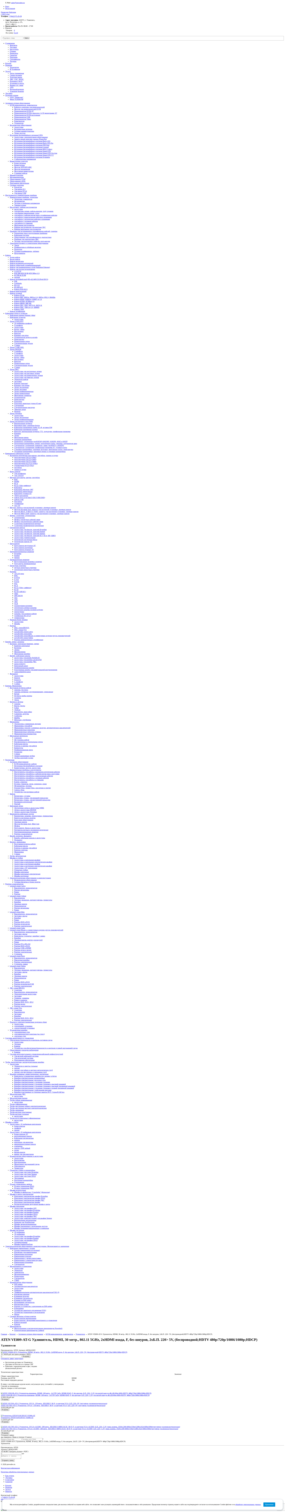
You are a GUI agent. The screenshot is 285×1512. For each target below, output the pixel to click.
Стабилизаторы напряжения (25, 159)
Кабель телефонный (17, 311)
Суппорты (18, 954)
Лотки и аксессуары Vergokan (25, 812)
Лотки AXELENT (16, 321)
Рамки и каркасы (20, 1000)
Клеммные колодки (21, 1296)
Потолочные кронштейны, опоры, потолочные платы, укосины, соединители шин (45, 443)
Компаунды (18, 748)
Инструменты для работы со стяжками (29, 780)
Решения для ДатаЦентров (24, 1222)
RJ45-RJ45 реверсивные (23, 492)
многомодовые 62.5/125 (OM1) (26, 463)
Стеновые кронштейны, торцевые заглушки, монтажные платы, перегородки (43, 449)
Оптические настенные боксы (25, 540)
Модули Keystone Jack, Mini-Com (26, 824)
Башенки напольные (22, 646)
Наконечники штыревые (23, 1262)
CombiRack (18, 351)
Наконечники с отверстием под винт (28, 1260)
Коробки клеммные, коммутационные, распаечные (29, 1074)
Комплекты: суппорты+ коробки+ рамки (29, 936)
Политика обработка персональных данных (17, 1472)
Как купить (14, 49)
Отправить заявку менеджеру (12, 1359)
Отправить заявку (8, 1460)
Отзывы (13, 51)
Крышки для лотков (21, 385)
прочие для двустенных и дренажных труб (30, 1072)
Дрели (16, 245)
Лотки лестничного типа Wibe (21, 421)
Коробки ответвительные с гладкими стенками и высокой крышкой (40, 1084)
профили (17, 1128)
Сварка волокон (16, 75)
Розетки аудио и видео (22, 950)
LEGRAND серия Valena (23, 638)
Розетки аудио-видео (22, 924)
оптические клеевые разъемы (25, 608)
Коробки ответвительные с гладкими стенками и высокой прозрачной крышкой (44, 1086)
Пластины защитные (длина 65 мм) (27, 403)
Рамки (16, 892)
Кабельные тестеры (21, 235)
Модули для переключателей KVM (27, 109)
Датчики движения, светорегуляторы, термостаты (33, 900)
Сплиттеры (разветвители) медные (27, 524)
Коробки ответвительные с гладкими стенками (32, 1082)
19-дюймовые (19, 1234)
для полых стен (20, 1036)
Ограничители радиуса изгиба (25, 337)
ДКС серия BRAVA (17, 988)
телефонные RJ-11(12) (22, 616)
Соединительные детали (23, 343)
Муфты (17, 826)
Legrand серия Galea (17, 928)
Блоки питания (20, 163)
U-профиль (18, 353)
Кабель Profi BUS (20, 289)
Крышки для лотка (21, 335)
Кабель (8, 255)
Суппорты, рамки (21, 964)
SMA (16, 594)
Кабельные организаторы (24, 1138)
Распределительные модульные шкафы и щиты (32, 1204)
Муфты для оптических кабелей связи (28, 522)
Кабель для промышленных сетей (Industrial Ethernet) (30, 267)
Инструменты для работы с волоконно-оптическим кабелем (37, 772)
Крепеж (17, 1324)
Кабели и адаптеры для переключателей (29, 107)
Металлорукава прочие (18, 1098)
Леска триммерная (17, 73)
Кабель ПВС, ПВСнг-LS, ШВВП (26, 307)
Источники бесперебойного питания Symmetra (32, 157)
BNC (16, 479)
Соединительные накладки (24, 407)
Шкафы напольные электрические (27, 874)
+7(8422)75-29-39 (15, 16)
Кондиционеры (20, 1162)
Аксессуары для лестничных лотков (28, 371)
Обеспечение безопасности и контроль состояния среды (31, 1040)
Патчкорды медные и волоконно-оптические (31, 830)
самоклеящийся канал (22, 672)
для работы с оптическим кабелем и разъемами (32, 219)
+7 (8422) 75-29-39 (8, 1497)
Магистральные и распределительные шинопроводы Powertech (38, 1328)
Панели (17, 678)
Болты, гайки (19, 329)
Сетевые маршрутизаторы (24, 131)
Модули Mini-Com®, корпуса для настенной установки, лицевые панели (41, 514)
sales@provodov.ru (18, 3)
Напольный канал (21, 666)
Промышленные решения (19, 560)
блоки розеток (19, 1126)
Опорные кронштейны (23, 439)
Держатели (18, 1270)
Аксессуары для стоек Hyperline (26, 1172)
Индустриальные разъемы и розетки (28, 562)
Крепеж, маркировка (18, 842)
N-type (16, 582)
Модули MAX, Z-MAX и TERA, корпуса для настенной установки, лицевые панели (46, 512)
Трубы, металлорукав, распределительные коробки (24, 1062)
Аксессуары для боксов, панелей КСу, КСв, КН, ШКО (35, 536)
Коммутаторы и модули (19, 161)
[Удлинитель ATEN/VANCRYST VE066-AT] (18, 1416)
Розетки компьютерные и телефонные (28, 640)
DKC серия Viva (20, 630)
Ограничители (19, 397)
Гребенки (17, 1290)
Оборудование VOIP (17, 179)
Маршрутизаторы (16, 175)
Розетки (13, 626)
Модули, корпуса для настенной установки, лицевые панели (33, 508)
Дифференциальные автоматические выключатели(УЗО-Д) (36, 1292)
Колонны (17, 648)
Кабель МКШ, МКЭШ (22, 303)
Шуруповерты (19, 253)
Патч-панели (15, 544)
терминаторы (19, 618)
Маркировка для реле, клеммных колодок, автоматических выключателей (42, 728)
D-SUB (17, 578)
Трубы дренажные (17, 1110)
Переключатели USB (22, 117)
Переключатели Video (22, 119)
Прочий (17, 804)
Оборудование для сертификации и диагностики (32, 237)
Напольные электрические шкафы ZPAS (29, 1198)
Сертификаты (15, 59)
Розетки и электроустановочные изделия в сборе (28, 1022)
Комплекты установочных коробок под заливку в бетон (35, 1076)
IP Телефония (15, 69)
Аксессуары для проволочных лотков (28, 375)
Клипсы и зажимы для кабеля (25, 746)
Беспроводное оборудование (21, 125)
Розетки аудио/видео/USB (24, 984)
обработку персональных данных (248, 1504)
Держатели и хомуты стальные (26, 1066)
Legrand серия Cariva (17, 886)
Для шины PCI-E (20, 191)
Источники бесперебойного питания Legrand (31, 147)
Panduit (17, 556)
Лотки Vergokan (16, 413)
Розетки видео (19, 1004)
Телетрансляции (16, 77)
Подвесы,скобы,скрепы (23, 696)
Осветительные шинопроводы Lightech (29, 1330)
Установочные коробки (18, 1030)
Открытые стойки (21, 870)
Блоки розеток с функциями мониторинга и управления (35, 1320)
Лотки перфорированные (24, 391)
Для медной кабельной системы (26, 1056)
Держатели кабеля (21, 379)
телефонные (18, 504)
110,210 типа (19, 574)
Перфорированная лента (23, 750)
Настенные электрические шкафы (27, 1202)
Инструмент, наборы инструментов (23, 207)
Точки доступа (19, 133)
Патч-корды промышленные (25, 564)
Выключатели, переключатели (25, 888)
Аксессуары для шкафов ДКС (25, 1216)
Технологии (14, 67)
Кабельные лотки (16, 806)
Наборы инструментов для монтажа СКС (30, 227)
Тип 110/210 (18, 475)
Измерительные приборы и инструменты (25, 770)
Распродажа (9, 760)
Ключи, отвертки (20, 782)
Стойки (17, 345)
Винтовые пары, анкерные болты (27, 425)
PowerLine (18, 187)
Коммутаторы (19, 165)
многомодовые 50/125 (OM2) (25, 457)
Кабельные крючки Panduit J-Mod (22, 315)
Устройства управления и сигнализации (29, 1312)
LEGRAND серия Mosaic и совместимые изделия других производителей (42, 636)
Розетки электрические (23, 926)
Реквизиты (14, 53)
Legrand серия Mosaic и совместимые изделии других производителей (36, 930)
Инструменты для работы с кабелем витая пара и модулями (36, 774)
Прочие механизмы (21, 890)
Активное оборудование (19, 762)
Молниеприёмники (21, 1274)
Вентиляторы (19, 1160)
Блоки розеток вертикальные (25, 1318)
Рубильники (19, 1308)
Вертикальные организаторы (25, 1220)
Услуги (8, 71)
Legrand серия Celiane (18, 896)
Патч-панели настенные (23, 548)
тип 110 (17, 506)
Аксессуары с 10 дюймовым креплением (25, 1124)
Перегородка (19, 339)
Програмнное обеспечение (24, 1060)
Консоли (17, 333)
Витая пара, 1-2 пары (22, 796)
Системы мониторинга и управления (19, 1038)
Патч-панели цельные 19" (24, 550)
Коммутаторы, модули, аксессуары (27, 768)
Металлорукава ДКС (18, 1094)
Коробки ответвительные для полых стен (30, 1080)
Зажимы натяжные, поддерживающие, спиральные (33, 692)
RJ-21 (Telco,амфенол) (22, 486)
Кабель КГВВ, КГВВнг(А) (24, 301)
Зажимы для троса (21, 690)
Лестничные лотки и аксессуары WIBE (29, 808)
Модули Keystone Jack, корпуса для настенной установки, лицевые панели (42, 510)
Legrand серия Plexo (17, 956)
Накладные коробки (22, 960)
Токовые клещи (20, 205)
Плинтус (17, 680)
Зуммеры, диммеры (21, 998)
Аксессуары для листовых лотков (27, 373)
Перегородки (19, 399)
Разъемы (13, 572)
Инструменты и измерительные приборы (21, 195)
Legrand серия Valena (18, 966)
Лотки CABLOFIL (17, 347)
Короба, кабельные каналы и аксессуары (29, 838)
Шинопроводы (15, 1326)
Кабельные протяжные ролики (26, 429)
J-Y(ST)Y (17, 271)
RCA (16, 483)
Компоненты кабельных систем (17, 453)
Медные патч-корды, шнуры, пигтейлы (25, 477)
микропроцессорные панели (25, 1144)
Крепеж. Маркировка (13, 686)
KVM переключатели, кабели (25, 764)
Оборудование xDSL (18, 181)
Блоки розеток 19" (21, 1134)
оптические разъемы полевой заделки (28, 610)
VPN (11, 87)
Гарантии (13, 55)
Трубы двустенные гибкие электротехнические (28, 1106)
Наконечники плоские (22, 1256)
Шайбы (17, 718)
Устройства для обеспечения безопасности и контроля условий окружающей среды (46, 1048)
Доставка (13, 47)
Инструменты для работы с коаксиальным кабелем (33, 776)
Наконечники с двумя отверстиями (27, 1258)
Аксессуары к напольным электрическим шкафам (33, 862)
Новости (8, 1491)
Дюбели (17, 710)
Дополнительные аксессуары (25, 994)
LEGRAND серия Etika (23, 634)
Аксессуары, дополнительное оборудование (31, 137)
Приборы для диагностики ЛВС (26, 239)
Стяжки (17, 754)
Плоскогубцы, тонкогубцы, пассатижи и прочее (32, 788)
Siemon (17, 558)
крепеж (17, 1140)
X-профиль (18, 325)
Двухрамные (19, 1178)
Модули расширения (22, 169)
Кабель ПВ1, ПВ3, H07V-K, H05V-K (28, 305)
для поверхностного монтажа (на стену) (29, 1034)
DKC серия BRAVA (21, 628)
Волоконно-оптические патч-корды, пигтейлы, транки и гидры (34, 455)
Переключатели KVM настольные (27, 115)
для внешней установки (23, 1026)
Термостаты (18, 1168)
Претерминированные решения (22, 552)
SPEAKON (18, 596)
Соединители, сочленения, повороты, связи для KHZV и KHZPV (39, 445)
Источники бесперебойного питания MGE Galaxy (33, 149)
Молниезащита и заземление (21, 1266)
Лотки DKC (14, 369)
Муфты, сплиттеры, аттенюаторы (22, 516)
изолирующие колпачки (23, 606)
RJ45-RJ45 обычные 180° (23, 490)
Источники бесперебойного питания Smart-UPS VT (34, 155)
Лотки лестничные (21, 387)
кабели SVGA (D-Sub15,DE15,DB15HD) (29, 498)
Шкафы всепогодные (18, 1190)
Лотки (16, 435)
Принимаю (269, 1504)
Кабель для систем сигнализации (22, 269)
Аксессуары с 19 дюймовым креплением (25, 1132)
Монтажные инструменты (24, 225)
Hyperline (17, 554)
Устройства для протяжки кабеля (26, 792)
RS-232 (17, 285)
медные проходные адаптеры (25, 568)
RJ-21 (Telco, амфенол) (22, 588)
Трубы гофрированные (18, 1104)
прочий (17, 277)
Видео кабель (15, 259)
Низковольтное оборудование (25, 880)
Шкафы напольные (21, 872)
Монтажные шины (21, 437)
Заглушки (18, 381)
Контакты (13, 45)
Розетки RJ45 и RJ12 (22, 946)
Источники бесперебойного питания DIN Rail (31, 145)
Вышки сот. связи (16, 85)
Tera (15, 598)
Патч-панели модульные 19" (25, 546)
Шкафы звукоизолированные (25, 1224)
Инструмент (19, 331)
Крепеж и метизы (16, 702)
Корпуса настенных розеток (25, 818)
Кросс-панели (15, 471)
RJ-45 (16, 590)
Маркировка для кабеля (23, 726)
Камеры (17, 1046)
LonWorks (18, 283)
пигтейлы (18, 467)
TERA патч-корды (21, 496)
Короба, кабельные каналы (20, 656)
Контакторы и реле (21, 1304)
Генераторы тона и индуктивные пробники (30, 233)
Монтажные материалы (19, 736)
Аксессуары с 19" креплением (25, 868)
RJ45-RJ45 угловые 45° (23, 494)
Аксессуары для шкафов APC (25, 1208)
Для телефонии (20, 473)
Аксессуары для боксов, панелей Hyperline (30, 530)
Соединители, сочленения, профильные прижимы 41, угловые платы (40, 447)
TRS (16, 602)
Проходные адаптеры (18, 566)
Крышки (17, 433)
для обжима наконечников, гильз (26, 213)
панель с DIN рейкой (22, 1148)
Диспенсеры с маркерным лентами (27, 724)
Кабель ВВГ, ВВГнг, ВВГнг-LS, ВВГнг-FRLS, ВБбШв (34, 297)
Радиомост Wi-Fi (16, 81)
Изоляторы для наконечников (25, 1252)
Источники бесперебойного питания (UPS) (26, 135)
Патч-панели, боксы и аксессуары (27, 828)
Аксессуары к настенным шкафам (27, 864)
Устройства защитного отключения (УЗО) (30, 1310)
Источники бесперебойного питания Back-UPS (32, 141)
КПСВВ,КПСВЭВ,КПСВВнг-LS (27, 273)
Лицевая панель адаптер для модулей (28, 940)
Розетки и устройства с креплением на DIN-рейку (33, 1306)
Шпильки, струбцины (22, 720)
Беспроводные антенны (23, 129)
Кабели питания (20, 1322)
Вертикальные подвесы (23, 423)
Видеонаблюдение (17, 89)
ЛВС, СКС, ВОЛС (17, 79)
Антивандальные (20, 1242)
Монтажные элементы (22, 395)
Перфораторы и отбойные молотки (27, 247)
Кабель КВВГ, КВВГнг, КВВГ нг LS (28, 299)
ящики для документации (24, 1154)
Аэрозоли (18, 738)
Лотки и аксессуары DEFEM (25, 810)
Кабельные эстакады (17, 317)
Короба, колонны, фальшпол (20, 836)
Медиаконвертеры (17, 177)
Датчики (17, 1044)
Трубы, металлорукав (18, 856)
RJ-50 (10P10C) (20, 592)
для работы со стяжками (23, 223)
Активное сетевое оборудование (17, 103)
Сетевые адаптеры (17, 185)
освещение (18, 1146)
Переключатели (20, 906)
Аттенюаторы (19, 518)
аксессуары (18, 209)
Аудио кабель (15, 257)
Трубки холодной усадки (23, 758)
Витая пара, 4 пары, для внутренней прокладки (32, 800)
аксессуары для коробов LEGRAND (28, 660)
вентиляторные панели (23, 1136)
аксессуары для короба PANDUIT (27, 658)
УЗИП (16, 1280)
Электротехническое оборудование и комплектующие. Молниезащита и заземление (37, 1246)
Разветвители (19, 121)
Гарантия (8, 1482)
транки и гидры (20, 469)
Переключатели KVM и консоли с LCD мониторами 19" (35, 113)
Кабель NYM (19, 295)
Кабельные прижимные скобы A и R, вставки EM (33, 427)
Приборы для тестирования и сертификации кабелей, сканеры (33, 231)
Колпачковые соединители (24, 1302)
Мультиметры (19, 201)
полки (16, 1150)
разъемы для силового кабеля (25, 614)
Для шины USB (20, 193)
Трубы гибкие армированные (21, 1100)
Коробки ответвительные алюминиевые (29, 1078)
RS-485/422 (18, 287)
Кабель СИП (19, 309)
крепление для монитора (23, 1142)
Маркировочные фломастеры (25, 734)
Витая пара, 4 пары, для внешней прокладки (31, 798)
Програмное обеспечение (19, 183)
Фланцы (17, 411)
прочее (16, 1130)
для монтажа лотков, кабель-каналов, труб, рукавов (33, 211)
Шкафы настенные (21, 876)
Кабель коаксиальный (18, 291)
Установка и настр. (17, 83)
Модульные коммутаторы (24, 171)
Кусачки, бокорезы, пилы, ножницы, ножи (30, 784)
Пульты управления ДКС (23, 1188)
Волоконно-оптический (23, 802)
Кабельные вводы (21, 744)
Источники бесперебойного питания (28, 766)
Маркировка (14, 722)
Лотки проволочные (22, 393)
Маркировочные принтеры (24, 730)
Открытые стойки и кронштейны (22, 1170)
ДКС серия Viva (16, 1008)
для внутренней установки (24, 1028)
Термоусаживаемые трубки (24, 756)
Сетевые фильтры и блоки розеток (27, 882)
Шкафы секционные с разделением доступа (31, 1226)
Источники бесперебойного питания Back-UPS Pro (33, 143)
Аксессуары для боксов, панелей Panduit (29, 532)
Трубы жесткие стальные (19, 1114)
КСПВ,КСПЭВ (20, 275)
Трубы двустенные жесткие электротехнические (28, 1108)
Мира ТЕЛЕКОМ (16, 99)
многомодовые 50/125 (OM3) (25, 459)
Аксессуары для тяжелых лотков (26, 377)
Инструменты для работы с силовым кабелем (31, 778)
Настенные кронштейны (23, 1180)
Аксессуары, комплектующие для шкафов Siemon (33, 1218)
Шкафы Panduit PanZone (23, 1244)
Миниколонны (19, 652)
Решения (8, 65)
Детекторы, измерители (23, 199)
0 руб (16, 33)
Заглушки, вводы (20, 916)
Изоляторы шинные (21, 1294)
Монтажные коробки (22, 654)
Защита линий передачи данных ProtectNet (30, 139)
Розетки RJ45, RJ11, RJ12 (23, 1002)
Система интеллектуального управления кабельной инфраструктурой (36, 1054)
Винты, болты (19, 706)
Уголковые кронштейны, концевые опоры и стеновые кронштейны (40, 451)
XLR (16, 604)
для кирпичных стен (22, 1032)
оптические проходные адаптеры (26, 570)
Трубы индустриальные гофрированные (25, 1118)
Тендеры (13, 61)
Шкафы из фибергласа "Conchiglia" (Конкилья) (32, 1192)
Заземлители (19, 1272)
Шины (16, 1314)
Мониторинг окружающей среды (27, 1164)
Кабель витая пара (17, 261)
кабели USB (18, 500)
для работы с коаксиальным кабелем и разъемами (33, 217)
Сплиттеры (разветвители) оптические (29, 526)
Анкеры (17, 704)
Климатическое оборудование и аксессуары (26, 1156)
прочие (17, 1068)
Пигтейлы (18, 502)
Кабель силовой (16, 293)
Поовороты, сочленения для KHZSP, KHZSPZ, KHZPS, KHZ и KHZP (40, 441)
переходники (19, 612)
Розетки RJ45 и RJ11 (22, 922)
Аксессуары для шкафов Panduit (26, 1212)
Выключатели (19, 898)
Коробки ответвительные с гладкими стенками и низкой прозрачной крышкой (44, 1088)
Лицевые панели (20, 822)
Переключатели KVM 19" (24, 111)
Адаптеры (18, 990)
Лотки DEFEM (15, 349)
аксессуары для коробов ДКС (25, 662)
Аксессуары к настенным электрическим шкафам (33, 866)
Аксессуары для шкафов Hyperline (27, 1210)
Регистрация (10, 8)
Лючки (16, 650)
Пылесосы (18, 249)
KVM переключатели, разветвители (23, 105)
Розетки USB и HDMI (22, 948)
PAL (16, 584)
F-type (16, 580)
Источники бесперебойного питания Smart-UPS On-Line (35, 153)
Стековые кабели (20, 173)
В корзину (26, 1356)
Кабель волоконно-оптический (21, 263)
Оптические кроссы (17, 528)
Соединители (19, 1264)
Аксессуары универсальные (25, 538)
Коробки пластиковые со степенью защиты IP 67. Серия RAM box (39, 1092)
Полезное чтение (11, 95)
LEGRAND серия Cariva (23, 632)
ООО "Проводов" (16, 97)
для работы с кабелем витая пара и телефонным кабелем (35, 215)
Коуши (16, 694)
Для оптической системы (23, 1058)
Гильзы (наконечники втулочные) (27, 1250)
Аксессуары (18, 127)
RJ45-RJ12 (18, 488)
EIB (15, 281)
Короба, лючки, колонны (14, 642)
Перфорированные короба (24, 668)
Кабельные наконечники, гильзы (22, 1248)
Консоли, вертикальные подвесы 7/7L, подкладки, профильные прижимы (42, 431)
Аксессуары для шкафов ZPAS (26, 1214)
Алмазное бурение (17, 91)
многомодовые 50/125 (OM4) (25, 461)
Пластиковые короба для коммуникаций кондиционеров (35, 670)
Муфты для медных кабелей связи (27, 520)
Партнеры (13, 57)
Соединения (19, 405)
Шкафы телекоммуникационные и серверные (31, 1228)
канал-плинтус (19, 664)
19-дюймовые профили (23, 323)
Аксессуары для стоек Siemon (25, 1174)
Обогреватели (19, 1166)
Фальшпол (14, 674)
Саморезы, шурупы (21, 714)
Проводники (19, 1276)
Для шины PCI (19, 189)
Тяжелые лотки (20, 409)
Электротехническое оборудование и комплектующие (30, 878)
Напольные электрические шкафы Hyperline (31, 1196)
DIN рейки (18, 1284)
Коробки (17, 902)
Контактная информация (10, 1468)
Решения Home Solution (19, 620)
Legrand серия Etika (17, 912)
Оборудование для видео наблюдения (24, 1050)
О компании (10, 43)
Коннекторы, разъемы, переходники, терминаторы (33, 816)
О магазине (9, 1480)
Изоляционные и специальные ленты (28, 742)
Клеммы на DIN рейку (22, 1300)
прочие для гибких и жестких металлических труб (33, 1070)
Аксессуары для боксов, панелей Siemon (29, 534)
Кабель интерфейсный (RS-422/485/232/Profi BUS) (29, 279)
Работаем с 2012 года (8, 13)
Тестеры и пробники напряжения (27, 203)
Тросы (16, 700)
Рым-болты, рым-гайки (23, 712)
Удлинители (18, 123)
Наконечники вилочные (23, 1254)
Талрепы (17, 698)
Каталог (8, 63)
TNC (16, 600)
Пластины (18, 401)
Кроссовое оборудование (23, 820)
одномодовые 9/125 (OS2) (24, 465)
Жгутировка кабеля (21, 740)
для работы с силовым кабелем (26, 221)
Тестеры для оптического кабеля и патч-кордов (32, 241)
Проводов (4, 12)
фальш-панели (19, 1152)
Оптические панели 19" (23, 542)
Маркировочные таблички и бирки (27, 732)
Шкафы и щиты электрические (21, 1194)
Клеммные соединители (23, 1298)
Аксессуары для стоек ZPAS (25, 1176)
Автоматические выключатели (26, 1286)
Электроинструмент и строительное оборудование (29, 243)
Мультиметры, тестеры (23, 786)
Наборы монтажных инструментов (27, 229)
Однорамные (19, 1182)
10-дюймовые (19, 1232)
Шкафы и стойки (16, 858)
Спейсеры (18, 716)
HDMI (16, 481)
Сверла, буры (19, 790)
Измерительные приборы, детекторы (24, 197)
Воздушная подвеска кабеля (20, 688)
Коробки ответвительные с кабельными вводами (32, 1090)
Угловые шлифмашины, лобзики (26, 251)
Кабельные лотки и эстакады (16, 313)
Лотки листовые (20, 389)
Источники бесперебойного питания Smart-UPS (32, 151)
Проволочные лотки (22, 341)
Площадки (18, 752)
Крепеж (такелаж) (21, 383)
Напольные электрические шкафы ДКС (29, 1200)
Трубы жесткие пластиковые (21, 1112)
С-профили (18, 682)
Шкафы (17, 624)
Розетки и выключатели (23, 834)
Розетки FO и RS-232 (22, 944)
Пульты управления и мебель (21, 1184)
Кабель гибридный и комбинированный (25, 265)
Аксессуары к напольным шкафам (27, 860)
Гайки (16, 708)
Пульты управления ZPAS (24, 1186)
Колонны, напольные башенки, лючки (24, 644)
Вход (7, 6)
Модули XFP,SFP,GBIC (23, 167)
